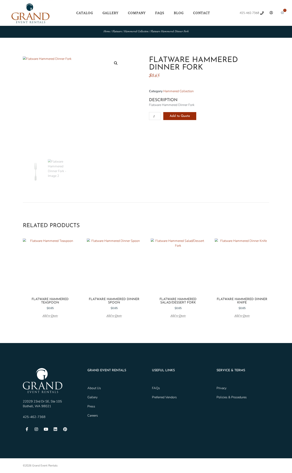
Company (137, 13)
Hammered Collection (136, 31)
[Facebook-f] (27, 429)
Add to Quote (180, 116)
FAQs (159, 13)
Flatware (117, 31)
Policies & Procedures (232, 397)
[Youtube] (46, 429)
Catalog (84, 13)
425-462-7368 (34, 417)
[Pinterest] (65, 429)
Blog (179, 13)
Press (91, 406)
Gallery (110, 13)
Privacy (221, 388)
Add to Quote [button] (50, 315)
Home (106, 31)
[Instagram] (36, 429)
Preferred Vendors (164, 397)
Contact (201, 13)
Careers (92, 415)
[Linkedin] (55, 429)
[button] (115, 63)
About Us (94, 388)
